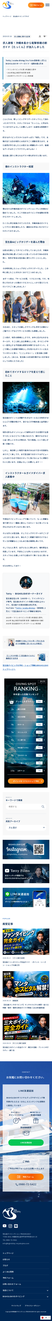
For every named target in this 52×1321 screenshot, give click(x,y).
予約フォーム (37, 5)
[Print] (41, 36)
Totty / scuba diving (25, 608)
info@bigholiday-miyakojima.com (16, 1243)
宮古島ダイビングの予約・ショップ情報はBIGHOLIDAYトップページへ (25, 667)
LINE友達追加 (26, 1142)
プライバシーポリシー (33, 1305)
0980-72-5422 (27, 1184)
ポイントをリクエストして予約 (26, 781)
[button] (45, 36)
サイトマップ (16, 1305)
